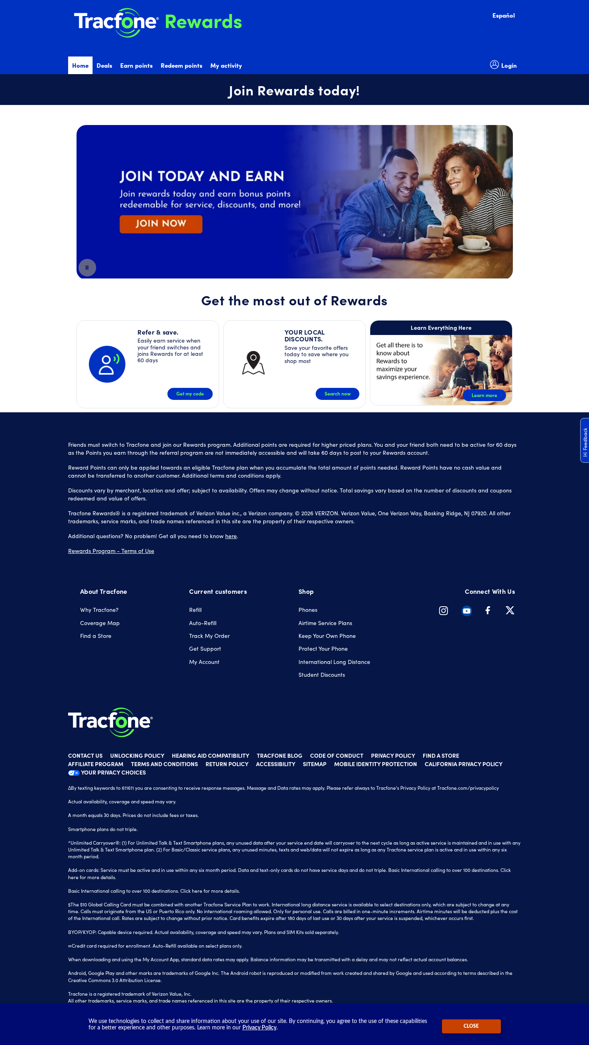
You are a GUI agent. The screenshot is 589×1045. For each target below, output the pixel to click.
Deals (104, 65)
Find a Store (95, 636)
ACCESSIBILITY (275, 764)
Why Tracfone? (99, 609)
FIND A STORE (441, 755)
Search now (338, 393)
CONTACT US (85, 755)
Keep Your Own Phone (327, 636)
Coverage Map (100, 623)
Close (471, 1026)
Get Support (205, 648)
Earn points (136, 65)
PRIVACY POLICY (393, 755)
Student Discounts (322, 674)
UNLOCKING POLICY (137, 755)
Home (80, 65)
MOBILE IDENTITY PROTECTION (375, 764)
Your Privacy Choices (113, 772)
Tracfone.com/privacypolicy (468, 788)
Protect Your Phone (323, 648)
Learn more (484, 395)
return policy (227, 764)
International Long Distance (334, 662)
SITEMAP (315, 764)
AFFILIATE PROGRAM (95, 764)
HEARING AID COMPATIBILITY (210, 755)
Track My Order (209, 636)
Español (503, 15)
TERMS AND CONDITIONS (164, 764)
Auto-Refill (202, 623)
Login (509, 65)
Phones (308, 609)
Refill (195, 609)
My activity (226, 65)
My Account (204, 662)
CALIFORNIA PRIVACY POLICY (463, 764)
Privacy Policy (259, 1028)
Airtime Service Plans (325, 623)
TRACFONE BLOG (280, 755)
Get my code (190, 393)
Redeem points (181, 65)
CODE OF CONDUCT (336, 755)
